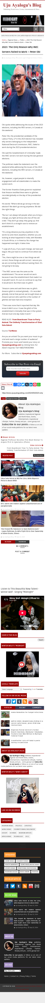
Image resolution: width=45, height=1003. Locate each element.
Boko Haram (24, 872)
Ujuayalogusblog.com (11, 345)
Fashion (35, 872)
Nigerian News (13, 40)
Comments (36, 708)
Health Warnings (11, 864)
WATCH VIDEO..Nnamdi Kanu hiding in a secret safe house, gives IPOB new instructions (27, 723)
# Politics (23, 399)
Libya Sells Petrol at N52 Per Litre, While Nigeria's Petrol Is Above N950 (20, 480)
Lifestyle (28, 826)
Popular (8, 708)
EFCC (4, 513)
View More (39, 455)
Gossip (4, 833)
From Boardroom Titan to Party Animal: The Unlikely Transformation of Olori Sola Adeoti (22, 322)
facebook (22, 542)
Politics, (40, 58)
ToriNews (12, 331)
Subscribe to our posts (15, 424)
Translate (39, 689)
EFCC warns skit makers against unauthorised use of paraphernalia (21, 505)
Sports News (10, 868)
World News (6, 829)
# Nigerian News (12, 399)
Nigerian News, (32, 58)
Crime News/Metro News (30, 864)
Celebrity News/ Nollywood (24, 829)
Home (4, 40)
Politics (22, 40)
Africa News (6, 836)
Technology (18, 836)
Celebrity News (22, 861)
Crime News (9, 861)
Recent (22, 708)
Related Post (8, 456)
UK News (13, 833)
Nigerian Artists (25, 833)
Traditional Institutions (27, 868)
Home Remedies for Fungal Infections (27, 712)
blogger (8, 542)
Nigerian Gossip (11, 872)
